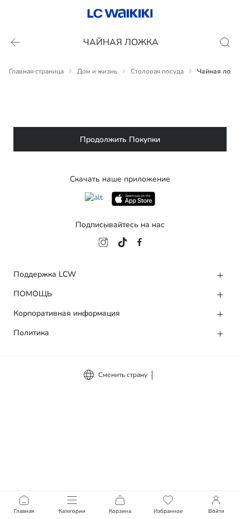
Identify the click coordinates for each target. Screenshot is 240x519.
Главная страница (36, 71)
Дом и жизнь (97, 71)
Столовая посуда (157, 71)
